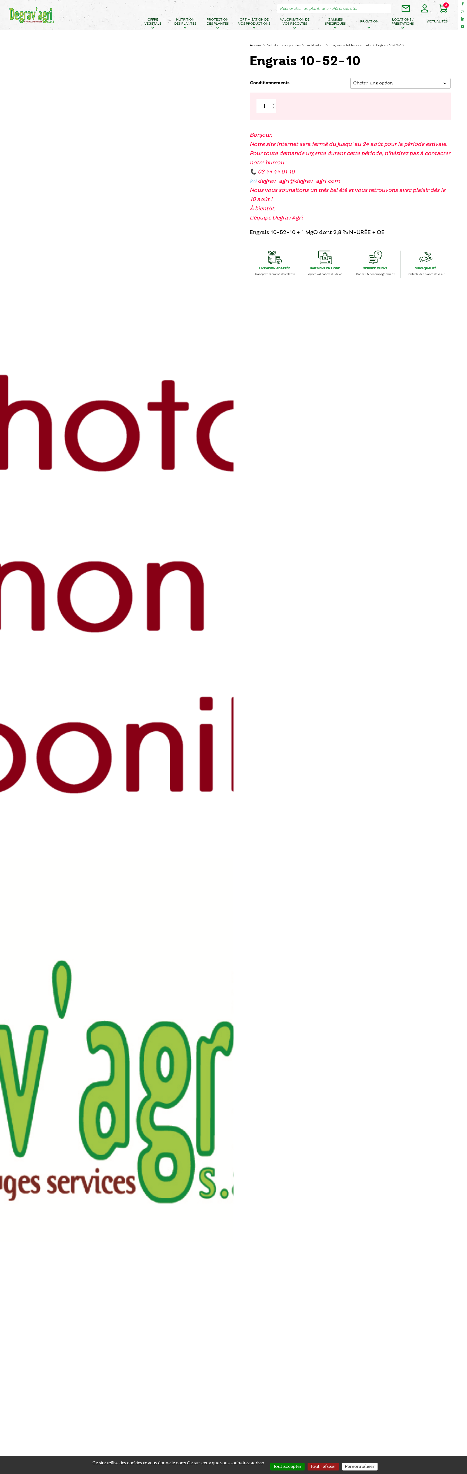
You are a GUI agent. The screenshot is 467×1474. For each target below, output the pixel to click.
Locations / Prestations (403, 21)
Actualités (437, 21)
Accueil (256, 45)
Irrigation (368, 21)
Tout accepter (287, 1466)
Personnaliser (360, 1466)
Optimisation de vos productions (254, 21)
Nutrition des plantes (185, 21)
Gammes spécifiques (335, 21)
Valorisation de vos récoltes (294, 21)
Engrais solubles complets (350, 45)
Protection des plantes (218, 21)
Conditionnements (269, 83)
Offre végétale (152, 21)
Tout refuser (323, 1466)
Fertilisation (315, 45)
